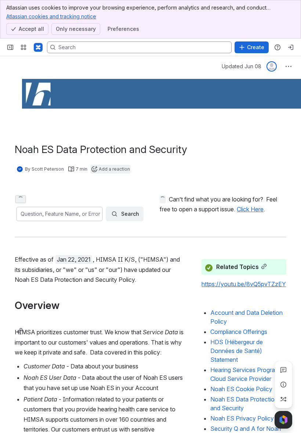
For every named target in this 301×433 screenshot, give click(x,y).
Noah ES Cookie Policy (241, 389)
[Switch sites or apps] (23, 47)
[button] (20, 199)
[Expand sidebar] (10, 47)
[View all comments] (283, 370)
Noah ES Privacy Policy (242, 418)
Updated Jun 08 (241, 66)
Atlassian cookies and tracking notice (51, 16)
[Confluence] (38, 47)
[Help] (277, 47)
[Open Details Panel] (283, 384)
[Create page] (283, 399)
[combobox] (21, 214)
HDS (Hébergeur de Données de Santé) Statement (236, 350)
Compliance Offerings (238, 331)
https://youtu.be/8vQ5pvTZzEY (244, 284)
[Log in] (291, 47)
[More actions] (288, 66)
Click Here (250, 209)
